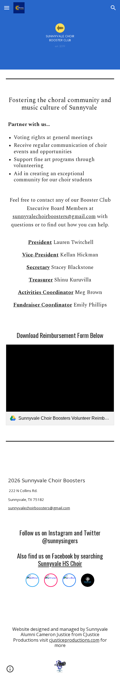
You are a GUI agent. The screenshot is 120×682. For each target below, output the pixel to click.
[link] (60, 384)
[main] (60, 142)
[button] (6, 7)
